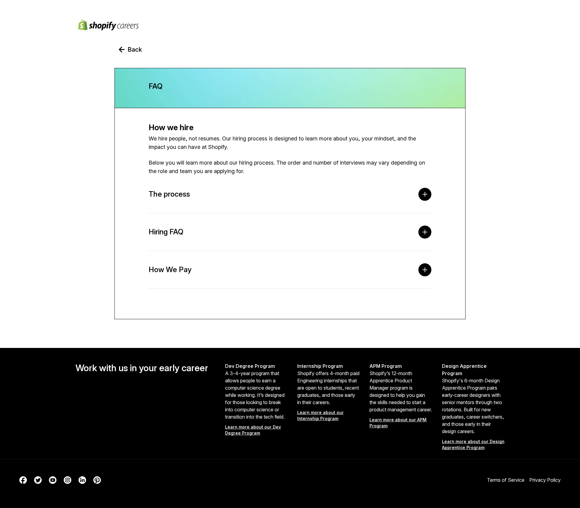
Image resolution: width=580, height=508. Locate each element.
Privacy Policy (545, 480)
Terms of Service (505, 480)
